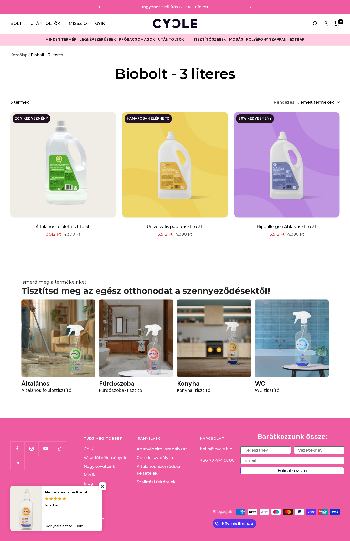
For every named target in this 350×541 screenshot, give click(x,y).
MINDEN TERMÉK (61, 39)
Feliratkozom (292, 470)
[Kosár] (337, 23)
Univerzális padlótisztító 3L (175, 226)
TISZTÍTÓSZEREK (209, 39)
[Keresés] (315, 23)
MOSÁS (236, 39)
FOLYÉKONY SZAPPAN (266, 39)
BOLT (16, 23)
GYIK (100, 23)
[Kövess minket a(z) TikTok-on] (60, 448)
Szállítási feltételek (156, 482)
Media (90, 474)
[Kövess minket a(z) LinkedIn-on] (17, 463)
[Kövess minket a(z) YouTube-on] (45, 448)
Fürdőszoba (117, 383)
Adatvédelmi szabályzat (162, 449)
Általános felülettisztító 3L (63, 226)
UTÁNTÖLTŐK (45, 23)
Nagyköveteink (99, 466)
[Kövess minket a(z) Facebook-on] (17, 448)
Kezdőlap (18, 54)
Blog (88, 483)
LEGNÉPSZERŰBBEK (98, 39)
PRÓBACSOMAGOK (137, 39)
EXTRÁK (297, 39)
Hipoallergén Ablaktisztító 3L (286, 226)
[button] (102, 486)
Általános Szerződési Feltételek (158, 470)
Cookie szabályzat (156, 457)
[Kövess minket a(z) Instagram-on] (31, 448)
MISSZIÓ (78, 23)
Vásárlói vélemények (105, 457)
